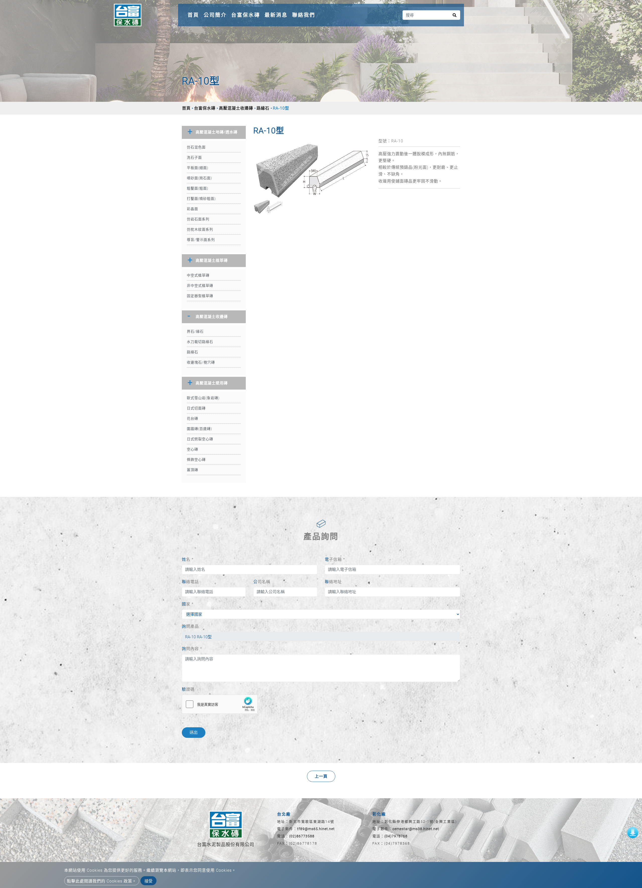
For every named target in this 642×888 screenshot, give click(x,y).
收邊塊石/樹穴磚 (201, 362)
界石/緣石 (195, 331)
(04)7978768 (396, 836)
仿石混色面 (196, 147)
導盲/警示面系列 (201, 240)
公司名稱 (261, 581)
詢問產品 (190, 626)
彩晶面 (192, 209)
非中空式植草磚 (200, 286)
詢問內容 (192, 648)
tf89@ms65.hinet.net (316, 829)
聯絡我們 (303, 15)
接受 (148, 881)
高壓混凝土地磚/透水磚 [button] (216, 132)
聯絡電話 (190, 581)
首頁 (194, 15)
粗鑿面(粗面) (197, 188)
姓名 (188, 559)
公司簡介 (215, 15)
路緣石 (263, 108)
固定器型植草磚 (200, 296)
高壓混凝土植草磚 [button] (212, 260)
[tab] (214, 132)
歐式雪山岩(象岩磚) (203, 398)
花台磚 (192, 418)
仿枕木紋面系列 (200, 229)
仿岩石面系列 (198, 219)
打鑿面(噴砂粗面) (201, 199)
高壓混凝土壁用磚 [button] (212, 383)
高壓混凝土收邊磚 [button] (212, 316)
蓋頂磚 (192, 470)
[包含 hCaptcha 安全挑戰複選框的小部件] (220, 704)
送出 (194, 732)
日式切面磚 (196, 408)
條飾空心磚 (196, 460)
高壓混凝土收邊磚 (236, 108)
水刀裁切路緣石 (200, 342)
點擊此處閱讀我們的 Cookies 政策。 (101, 881)
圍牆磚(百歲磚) (199, 429)
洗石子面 (194, 157)
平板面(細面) (197, 168)
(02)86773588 (301, 836)
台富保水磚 (245, 15)
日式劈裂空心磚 (200, 439)
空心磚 (192, 449)
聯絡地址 (333, 581)
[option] (312, 168)
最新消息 (276, 15)
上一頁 (321, 776)
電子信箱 (335, 559)
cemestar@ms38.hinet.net (415, 829)
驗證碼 (188, 689)
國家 (188, 604)
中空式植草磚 (198, 275)
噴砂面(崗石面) (199, 178)
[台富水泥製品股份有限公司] (127, 15)
